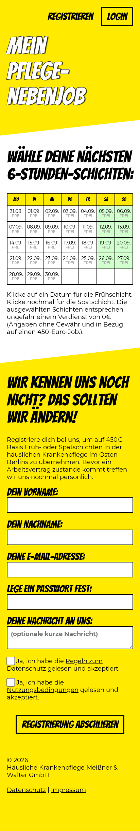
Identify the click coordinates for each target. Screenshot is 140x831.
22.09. (34, 260)
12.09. (106, 229)
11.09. (88, 229)
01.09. (34, 213)
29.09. (34, 276)
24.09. (70, 260)
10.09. (70, 229)
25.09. (88, 260)
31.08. (16, 213)
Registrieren (70, 16)
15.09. (34, 245)
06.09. (124, 213)
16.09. (52, 245)
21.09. (16, 260)
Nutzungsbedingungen (42, 690)
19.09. (106, 245)
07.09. (16, 229)
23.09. (52, 260)
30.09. (52, 276)
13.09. (124, 229)
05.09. (106, 213)
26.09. (106, 260)
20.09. (124, 245)
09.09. (52, 229)
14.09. (16, 245)
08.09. (34, 229)
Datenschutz (26, 790)
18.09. (88, 245)
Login (117, 16)
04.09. (88, 213)
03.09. (70, 213)
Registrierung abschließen (70, 724)
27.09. (123, 260)
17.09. (70, 245)
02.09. (52, 213)
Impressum (68, 790)
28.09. (16, 276)
